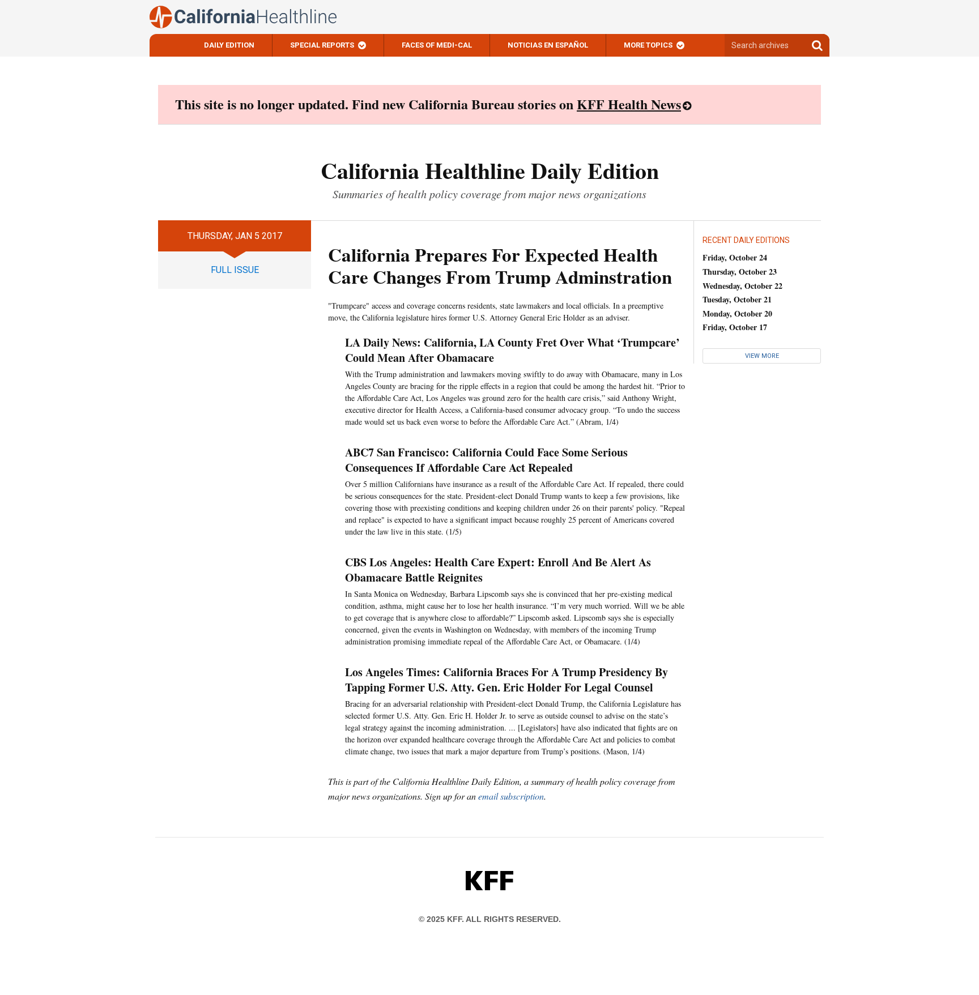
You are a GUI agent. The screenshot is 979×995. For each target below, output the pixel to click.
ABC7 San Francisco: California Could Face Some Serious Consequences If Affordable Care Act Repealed (486, 460)
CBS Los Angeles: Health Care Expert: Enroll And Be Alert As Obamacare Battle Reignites (498, 569)
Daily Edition (229, 45)
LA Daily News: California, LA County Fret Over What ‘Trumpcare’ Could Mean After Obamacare (512, 350)
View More (762, 356)
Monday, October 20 (737, 313)
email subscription (511, 796)
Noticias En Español (548, 45)
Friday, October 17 (735, 327)
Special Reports (322, 45)
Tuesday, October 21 (737, 299)
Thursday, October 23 (740, 271)
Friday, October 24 (735, 257)
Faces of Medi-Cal (437, 45)
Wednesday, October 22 (742, 286)
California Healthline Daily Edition (490, 170)
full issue (235, 269)
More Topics (648, 45)
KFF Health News (629, 104)
